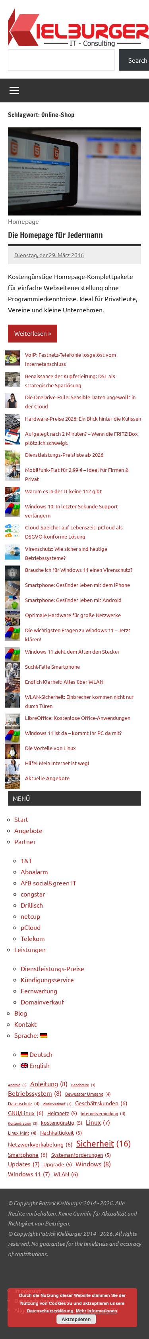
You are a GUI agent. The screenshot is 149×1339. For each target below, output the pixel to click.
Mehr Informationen (96, 1311)
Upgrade (57, 1164)
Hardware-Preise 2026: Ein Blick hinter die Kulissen (83, 418)
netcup (30, 916)
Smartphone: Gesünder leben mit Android (73, 599)
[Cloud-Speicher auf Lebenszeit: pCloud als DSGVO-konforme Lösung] (12, 530)
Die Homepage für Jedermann (55, 235)
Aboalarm (34, 871)
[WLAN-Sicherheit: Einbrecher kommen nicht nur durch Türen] (12, 700)
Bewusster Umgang (88, 1094)
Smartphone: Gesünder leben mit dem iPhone (77, 584)
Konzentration (22, 1123)
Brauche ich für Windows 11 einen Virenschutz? (78, 569)
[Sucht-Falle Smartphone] (12, 669)
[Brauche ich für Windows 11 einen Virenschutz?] (12, 573)
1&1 (26, 860)
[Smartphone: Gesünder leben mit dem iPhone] (12, 588)
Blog (20, 1013)
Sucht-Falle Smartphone (52, 666)
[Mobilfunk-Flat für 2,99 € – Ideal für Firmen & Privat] (12, 473)
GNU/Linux (26, 1112)
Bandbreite (83, 1084)
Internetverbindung (103, 1113)
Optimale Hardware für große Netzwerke (73, 615)
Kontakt (25, 1024)
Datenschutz (24, 1103)
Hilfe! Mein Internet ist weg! (57, 763)
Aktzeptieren (76, 1319)
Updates (24, 1164)
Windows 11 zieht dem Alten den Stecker (72, 651)
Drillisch (32, 905)
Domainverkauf (42, 1002)
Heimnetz (62, 1113)
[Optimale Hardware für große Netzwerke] (12, 618)
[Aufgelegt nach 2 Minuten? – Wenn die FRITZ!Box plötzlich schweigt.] (12, 436)
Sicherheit (103, 1143)
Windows (93, 1164)
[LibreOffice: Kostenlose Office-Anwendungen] (12, 721)
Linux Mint (22, 1132)
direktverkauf (57, 1103)
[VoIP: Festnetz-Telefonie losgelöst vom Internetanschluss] (12, 358)
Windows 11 (29, 1173)
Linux (98, 1122)
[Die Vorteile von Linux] (12, 751)
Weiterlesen (30, 333)
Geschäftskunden (101, 1102)
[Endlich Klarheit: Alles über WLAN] (12, 685)
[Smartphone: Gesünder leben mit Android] (12, 603)
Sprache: (27, 1035)
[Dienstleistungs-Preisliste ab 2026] (12, 458)
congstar (33, 894)
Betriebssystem (35, 1093)
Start (21, 819)
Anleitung (49, 1083)
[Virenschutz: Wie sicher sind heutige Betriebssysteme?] (12, 552)
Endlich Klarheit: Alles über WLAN (64, 681)
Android (17, 1084)
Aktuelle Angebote (47, 778)
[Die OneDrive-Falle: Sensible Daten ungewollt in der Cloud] (12, 400)
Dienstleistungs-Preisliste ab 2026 (64, 454)
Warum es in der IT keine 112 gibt (63, 491)
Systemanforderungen (81, 1154)
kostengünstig (61, 1122)
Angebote (28, 830)
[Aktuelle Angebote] (12, 781)
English (39, 1065)
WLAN (66, 1173)
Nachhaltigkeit (61, 1132)
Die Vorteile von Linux (50, 748)
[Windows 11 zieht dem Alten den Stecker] (12, 654)
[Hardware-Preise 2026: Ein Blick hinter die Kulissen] (12, 421)
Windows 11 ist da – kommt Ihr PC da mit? (73, 732)
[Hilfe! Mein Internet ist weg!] (12, 766)
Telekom (33, 938)
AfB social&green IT (48, 883)
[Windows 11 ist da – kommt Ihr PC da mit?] (12, 736)
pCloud (31, 927)
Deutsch (40, 1054)
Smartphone (28, 1154)
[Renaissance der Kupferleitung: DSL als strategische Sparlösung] (12, 379)
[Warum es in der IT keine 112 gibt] (12, 494)
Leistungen (30, 949)
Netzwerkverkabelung (40, 1144)
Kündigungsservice (47, 979)
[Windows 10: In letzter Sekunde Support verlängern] (12, 509)
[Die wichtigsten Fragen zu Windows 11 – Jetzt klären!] (12, 633)
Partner (25, 841)
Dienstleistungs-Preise (52, 968)
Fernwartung (39, 991)
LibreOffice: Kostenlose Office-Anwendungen (77, 717)
